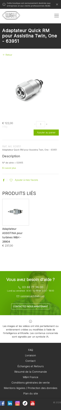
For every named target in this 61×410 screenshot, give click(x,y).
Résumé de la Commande (30, 371)
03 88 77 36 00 (32, 287)
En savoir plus (9, 168)
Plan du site (30, 393)
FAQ (30, 349)
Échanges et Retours (30, 366)
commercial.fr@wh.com (32, 296)
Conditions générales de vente (31, 382)
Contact (30, 360)
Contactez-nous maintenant (30, 306)
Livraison (30, 355)
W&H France (30, 377)
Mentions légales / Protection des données (30, 388)
